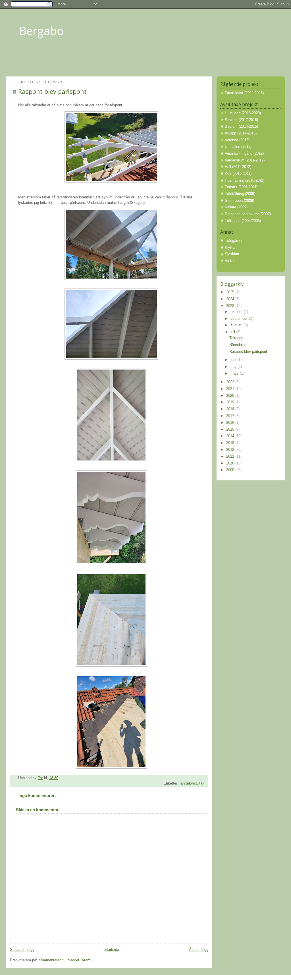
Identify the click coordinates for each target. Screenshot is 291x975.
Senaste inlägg (22, 950)
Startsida (111, 950)
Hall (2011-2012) (238, 167)
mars (235, 374)
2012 (230, 450)
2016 (230, 423)
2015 (230, 430)
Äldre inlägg (198, 950)
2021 (230, 389)
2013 (230, 443)
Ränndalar (237, 345)
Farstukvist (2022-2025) (244, 93)
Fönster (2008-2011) (241, 187)
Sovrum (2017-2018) (241, 120)
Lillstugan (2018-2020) (243, 113)
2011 (230, 457)
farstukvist (188, 783)
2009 (230, 470)
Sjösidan (232, 254)
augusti (237, 325)
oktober (237, 312)
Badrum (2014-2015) (241, 126)
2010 (230, 463)
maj (234, 367)
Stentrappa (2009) (239, 201)
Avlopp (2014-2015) (241, 133)
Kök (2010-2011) (238, 174)
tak (201, 783)
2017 (230, 416)
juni (233, 360)
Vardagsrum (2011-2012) (245, 160)
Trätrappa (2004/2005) (243, 221)
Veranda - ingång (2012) (244, 153)
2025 (230, 292)
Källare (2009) (236, 207)
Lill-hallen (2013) (238, 147)
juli (233, 332)
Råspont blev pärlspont (248, 352)
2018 (230, 409)
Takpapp (236, 338)
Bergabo (41, 30)
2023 (230, 306)
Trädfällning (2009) (240, 194)
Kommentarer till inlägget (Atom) (65, 960)
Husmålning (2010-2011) (244, 180)
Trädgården (234, 241)
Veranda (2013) (237, 140)
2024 (230, 299)
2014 (230, 436)
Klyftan (230, 248)
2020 (230, 396)
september (239, 319)
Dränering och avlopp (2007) (248, 214)
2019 (230, 402)
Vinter (229, 261)
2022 (230, 382)
